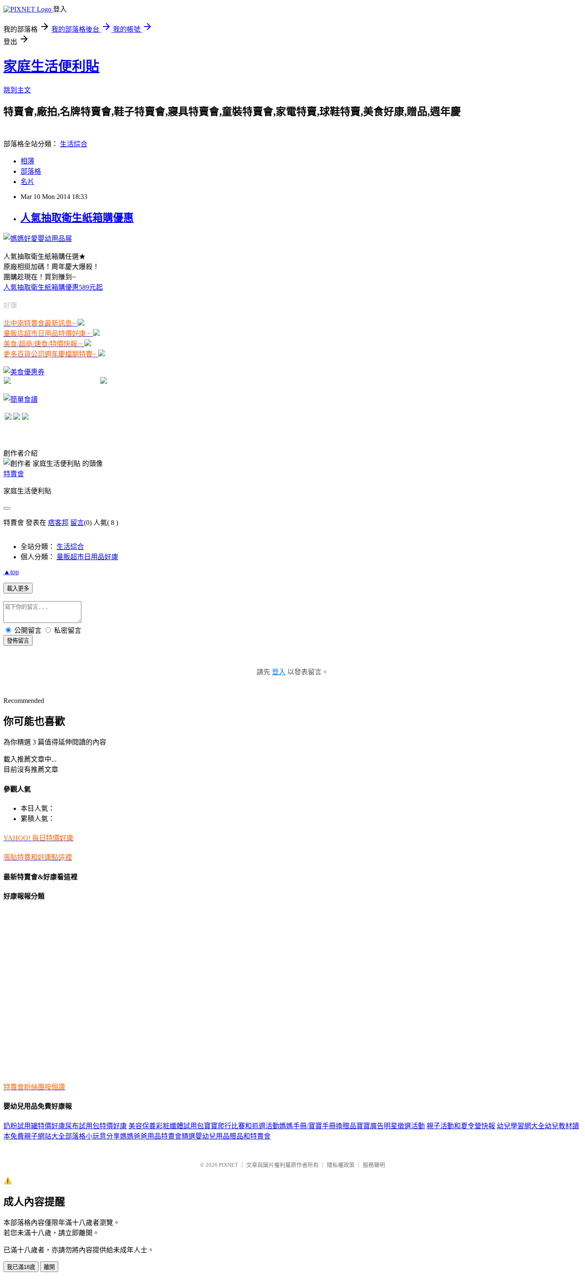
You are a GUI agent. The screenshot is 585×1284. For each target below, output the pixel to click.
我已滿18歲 (21, 1267)
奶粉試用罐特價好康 (34, 1126)
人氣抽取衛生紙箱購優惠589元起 (53, 287)
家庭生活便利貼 (51, 66)
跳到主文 (17, 90)
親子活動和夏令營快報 (461, 1126)
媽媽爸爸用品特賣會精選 (157, 1136)
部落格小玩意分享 (92, 1136)
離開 (49, 1267)
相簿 (27, 161)
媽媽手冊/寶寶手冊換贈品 (317, 1126)
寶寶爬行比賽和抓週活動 (241, 1126)
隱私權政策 (341, 1165)
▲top (11, 571)
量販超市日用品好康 (87, 556)
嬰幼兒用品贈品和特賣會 (233, 1136)
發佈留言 (18, 641)
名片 (27, 181)
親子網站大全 (44, 1136)
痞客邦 (58, 522)
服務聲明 (374, 1165)
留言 (77, 522)
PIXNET (228, 1165)
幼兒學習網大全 (521, 1126)
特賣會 (13, 473)
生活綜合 (73, 144)
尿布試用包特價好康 (96, 1126)
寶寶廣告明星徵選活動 (390, 1126)
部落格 (31, 171)
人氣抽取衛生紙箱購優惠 (77, 217)
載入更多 (18, 588)
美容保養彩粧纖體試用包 (166, 1126)
